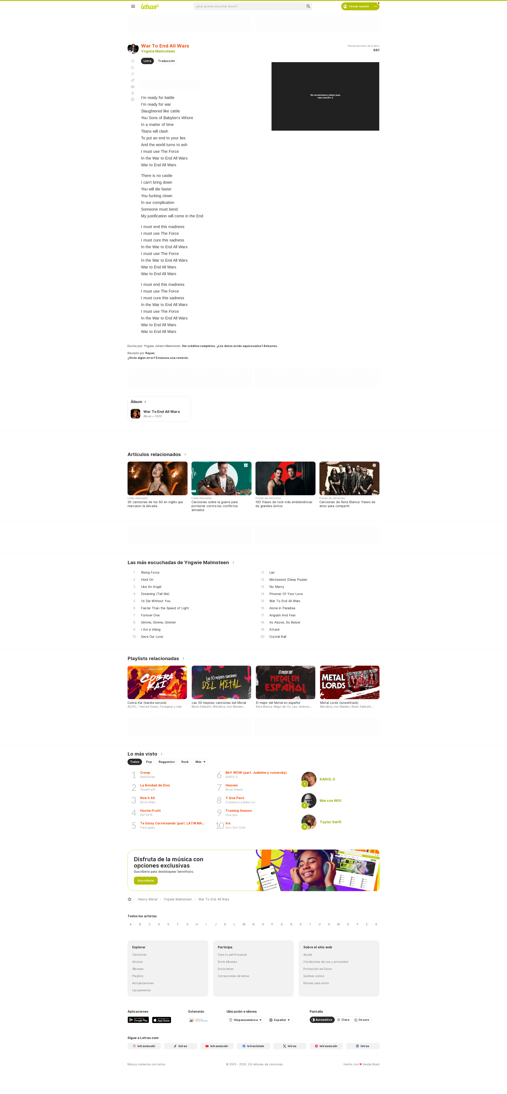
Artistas (137, 961)
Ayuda (307, 954)
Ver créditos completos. (199, 346)
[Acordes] (133, 80)
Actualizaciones (143, 983)
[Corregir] (133, 93)
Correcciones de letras (233, 976)
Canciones (139, 954)
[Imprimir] (133, 86)
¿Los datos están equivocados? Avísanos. (247, 346)
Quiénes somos (313, 976)
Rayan (149, 353)
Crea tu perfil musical (232, 954)
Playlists (137, 976)
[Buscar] (308, 6)
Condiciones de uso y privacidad (325, 961)
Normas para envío (316, 983)
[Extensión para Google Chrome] (198, 1020)
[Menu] (133, 6)
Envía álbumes (227, 961)
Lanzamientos (141, 990)
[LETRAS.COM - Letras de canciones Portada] (150, 6)
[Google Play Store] (138, 1020)
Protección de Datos (317, 968)
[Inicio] (130, 899)
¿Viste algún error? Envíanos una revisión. (158, 357)
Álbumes (138, 968)
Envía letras (226, 968)
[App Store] (161, 1020)
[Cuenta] (375, 6)
